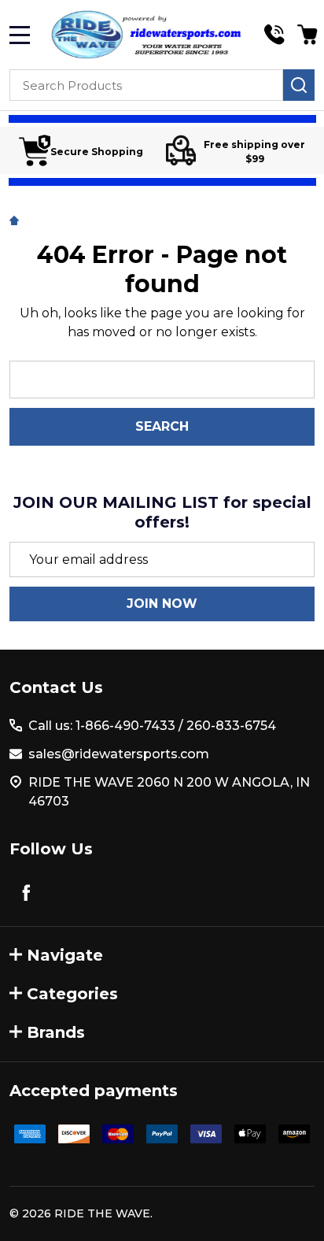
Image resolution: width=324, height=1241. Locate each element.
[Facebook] (25, 892)
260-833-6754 (229, 725)
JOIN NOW (162, 603)
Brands (56, 1032)
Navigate (65, 955)
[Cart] (307, 34)
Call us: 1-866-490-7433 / (105, 725)
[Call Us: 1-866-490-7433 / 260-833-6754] (274, 34)
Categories (72, 993)
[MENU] (19, 34)
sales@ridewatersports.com (118, 753)
